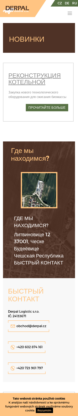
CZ (60, 3)
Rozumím (44, 410)
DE (67, 3)
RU (74, 3)
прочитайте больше (47, 107)
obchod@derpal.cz (31, 326)
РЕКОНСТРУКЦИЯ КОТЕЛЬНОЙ (34, 78)
